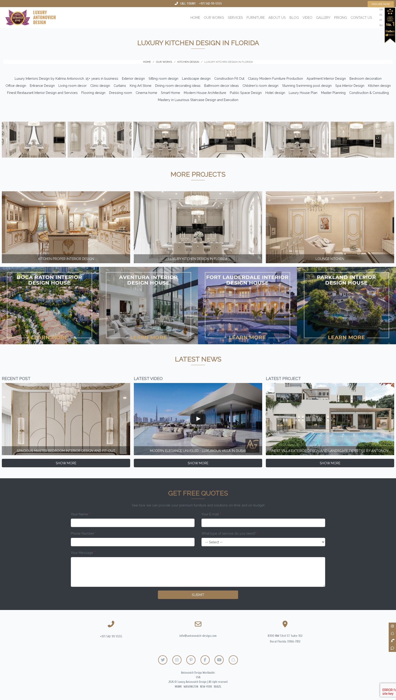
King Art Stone (140, 86)
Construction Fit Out (229, 78)
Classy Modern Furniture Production (275, 78)
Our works (214, 17)
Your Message (83, 553)
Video (307, 17)
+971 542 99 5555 (111, 636)
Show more (66, 463)
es (381, 15)
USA (198, 677)
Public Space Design (246, 93)
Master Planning (333, 93)
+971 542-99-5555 (210, 3)
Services (235, 17)
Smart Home (170, 93)
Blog (294, 17)
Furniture (256, 17)
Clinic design (100, 86)
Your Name (80, 514)
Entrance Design (42, 86)
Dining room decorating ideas (178, 86)
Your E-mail (211, 514)
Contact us (361, 17)
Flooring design (93, 93)
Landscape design (196, 78)
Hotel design (275, 93)
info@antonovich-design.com (198, 636)
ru (381, 25)
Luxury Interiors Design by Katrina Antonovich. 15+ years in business (66, 78)
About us (277, 17)
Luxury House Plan (303, 93)
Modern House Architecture (205, 93)
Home (195, 17)
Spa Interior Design (349, 86)
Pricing (340, 17)
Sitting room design (163, 78)
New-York (206, 686)
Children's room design (260, 86)
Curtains (120, 86)
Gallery (323, 17)
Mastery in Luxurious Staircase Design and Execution (198, 100)
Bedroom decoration (365, 78)
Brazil (217, 686)
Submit (198, 595)
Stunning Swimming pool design (307, 86)
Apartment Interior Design (326, 78)
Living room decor (72, 86)
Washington (191, 686)
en (381, 9)
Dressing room (120, 93)
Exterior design (133, 78)
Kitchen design (379, 86)
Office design (16, 86)
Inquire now (381, 4)
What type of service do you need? (229, 533)
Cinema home (146, 93)
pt (381, 20)
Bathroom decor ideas (221, 86)
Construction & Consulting (369, 93)
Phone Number (83, 533)
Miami (178, 686)
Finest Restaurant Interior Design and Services (42, 93)
